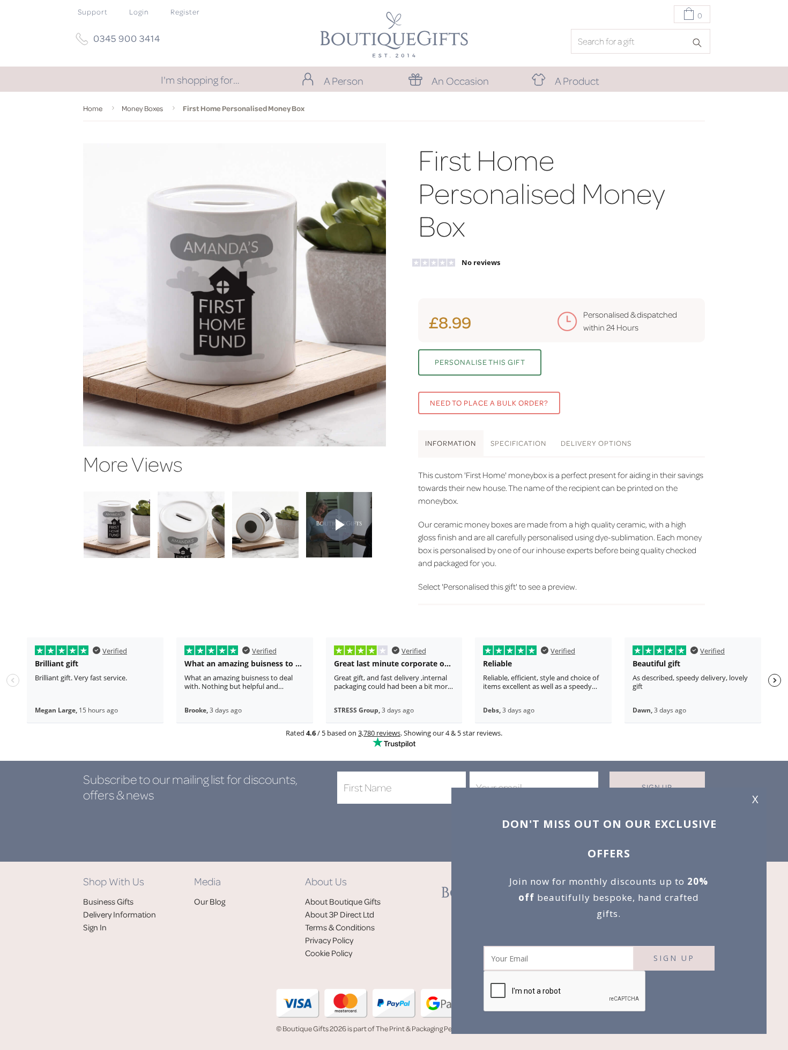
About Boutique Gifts (343, 901)
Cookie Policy (328, 953)
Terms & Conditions (340, 927)
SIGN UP (674, 958)
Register (185, 11)
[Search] (701, 42)
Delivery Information (119, 914)
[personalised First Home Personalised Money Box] (117, 555)
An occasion (460, 80)
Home (92, 108)
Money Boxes (142, 108)
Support (93, 11)
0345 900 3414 (126, 38)
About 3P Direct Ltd (339, 914)
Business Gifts (108, 901)
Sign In (95, 927)
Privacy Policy (329, 940)
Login (139, 11)
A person (343, 80)
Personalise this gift (480, 361)
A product (577, 80)
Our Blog (209, 901)
